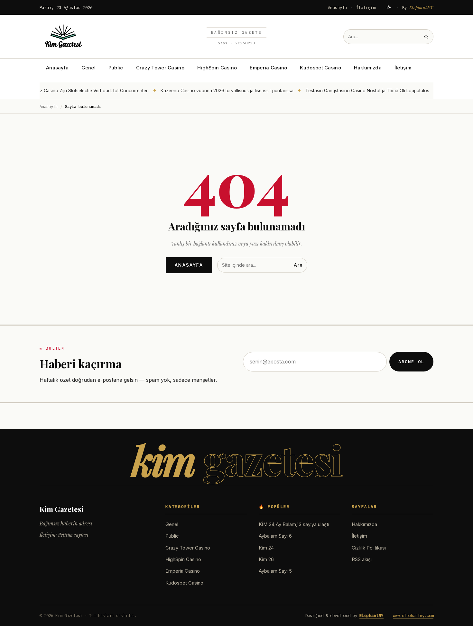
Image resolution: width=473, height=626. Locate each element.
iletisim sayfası (73, 535)
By (418, 7)
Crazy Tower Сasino (160, 68)
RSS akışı (362, 559)
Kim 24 (266, 548)
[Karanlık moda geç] (388, 7)
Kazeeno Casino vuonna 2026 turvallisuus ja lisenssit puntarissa (225, 90)
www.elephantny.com (413, 615)
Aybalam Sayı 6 (275, 536)
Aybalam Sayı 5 (275, 571)
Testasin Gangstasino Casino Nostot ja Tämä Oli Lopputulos (365, 90)
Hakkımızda (368, 68)
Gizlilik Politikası (369, 548)
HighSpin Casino (217, 68)
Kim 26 (266, 559)
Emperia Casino (268, 68)
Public (115, 68)
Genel (88, 68)
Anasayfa (337, 7)
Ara (297, 265)
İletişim (366, 7)
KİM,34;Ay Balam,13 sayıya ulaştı (294, 524)
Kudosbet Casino (320, 68)
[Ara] (426, 37)
